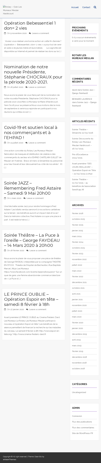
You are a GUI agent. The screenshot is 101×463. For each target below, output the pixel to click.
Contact (86, 7)
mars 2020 (77, 317)
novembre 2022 (79, 259)
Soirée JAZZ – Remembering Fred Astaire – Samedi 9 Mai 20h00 (32, 188)
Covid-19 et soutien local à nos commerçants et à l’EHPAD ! (30, 132)
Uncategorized (79, 392)
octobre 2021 (78, 288)
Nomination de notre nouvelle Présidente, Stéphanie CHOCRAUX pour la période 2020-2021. (33, 74)
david (74, 90)
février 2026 (77, 213)
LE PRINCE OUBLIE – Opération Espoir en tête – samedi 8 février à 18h (31, 299)
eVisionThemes (9, 459)
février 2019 (77, 351)
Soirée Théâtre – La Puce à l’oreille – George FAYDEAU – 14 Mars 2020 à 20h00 (32, 240)
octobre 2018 (78, 368)
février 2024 (77, 242)
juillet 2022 (77, 265)
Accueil (75, 7)
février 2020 (77, 322)
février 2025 (77, 225)
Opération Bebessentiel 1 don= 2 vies (30, 25)
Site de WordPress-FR (82, 433)
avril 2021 (76, 294)
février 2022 (77, 276)
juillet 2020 (77, 311)
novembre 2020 (79, 305)
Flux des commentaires (83, 427)
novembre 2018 (79, 363)
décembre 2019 (79, 334)
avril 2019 (76, 340)
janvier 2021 (77, 299)
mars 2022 (76, 271)
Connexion (77, 416)
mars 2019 (76, 345)
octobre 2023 (78, 248)
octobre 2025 (78, 219)
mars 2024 (77, 236)
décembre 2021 (79, 282)
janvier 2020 (77, 328)
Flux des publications (82, 422)
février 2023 (77, 253)
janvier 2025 (77, 230)
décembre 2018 (79, 357)
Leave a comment (40, 33)
